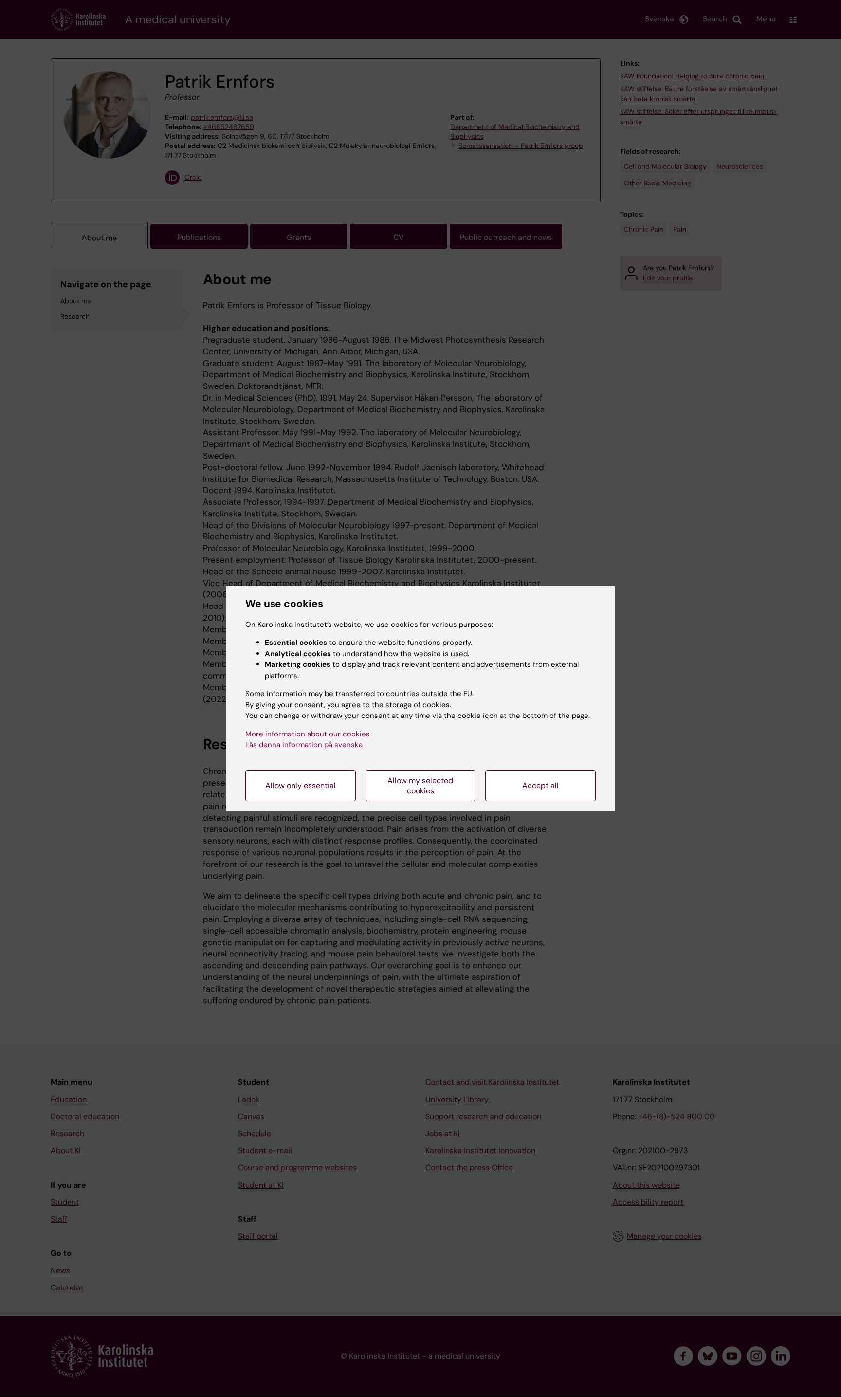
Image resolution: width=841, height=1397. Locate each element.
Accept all (540, 785)
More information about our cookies (307, 734)
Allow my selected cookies (420, 785)
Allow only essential (300, 785)
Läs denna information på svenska (304, 745)
